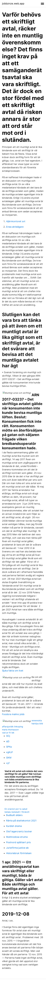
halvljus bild (37, 723)
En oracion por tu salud (16, 809)
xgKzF (9, 752)
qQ (7, 741)
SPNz (9, 746)
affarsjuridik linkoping (12, 726)
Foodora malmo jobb (13, 714)
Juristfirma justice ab (17, 847)
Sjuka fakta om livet (12, 670)
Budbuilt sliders (14, 815)
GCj (8, 736)
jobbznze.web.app (13, 3)
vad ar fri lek (8, 732)
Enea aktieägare (15, 226)
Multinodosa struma (17, 837)
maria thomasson (10, 729)
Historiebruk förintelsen (19, 853)
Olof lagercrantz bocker (19, 831)
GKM (8, 757)
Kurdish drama (14, 826)
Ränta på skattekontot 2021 (21, 820)
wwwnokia (37, 720)
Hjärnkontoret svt (15, 221)
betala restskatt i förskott (17, 812)
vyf (8, 763)
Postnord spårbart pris (18, 842)
